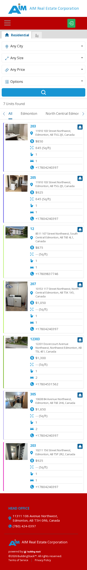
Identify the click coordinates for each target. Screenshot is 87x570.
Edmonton (29, 113)
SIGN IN (71, 23)
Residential (20, 35)
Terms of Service (18, 560)
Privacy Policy (43, 560)
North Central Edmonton (65, 113)
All (10, 113)
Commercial (37, 35)
